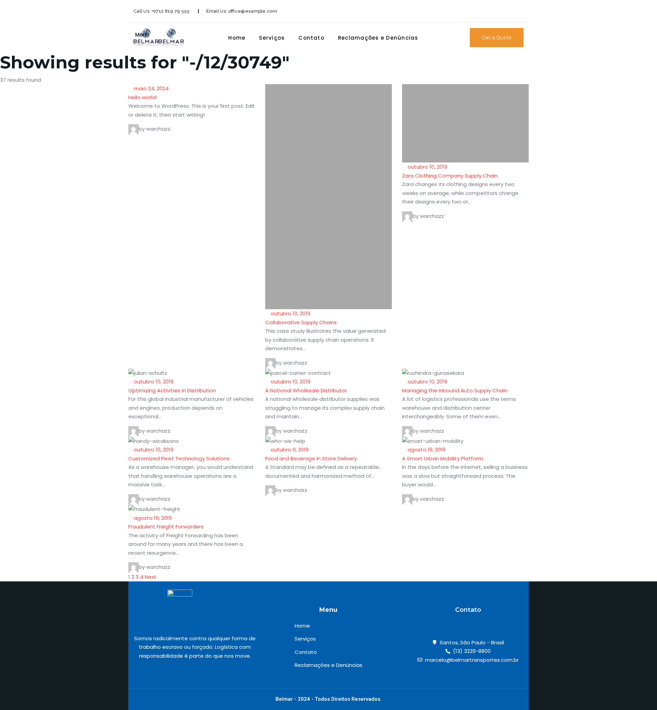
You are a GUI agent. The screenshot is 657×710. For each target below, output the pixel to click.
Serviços (272, 37)
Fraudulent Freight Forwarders (166, 526)
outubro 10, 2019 (289, 313)
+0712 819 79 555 (171, 11)
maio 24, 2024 (150, 88)
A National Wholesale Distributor (306, 390)
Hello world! (142, 97)
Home (236, 37)
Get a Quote (497, 38)
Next (150, 576)
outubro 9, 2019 (289, 449)
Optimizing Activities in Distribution (172, 390)
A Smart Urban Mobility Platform (442, 458)
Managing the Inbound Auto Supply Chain (454, 390)
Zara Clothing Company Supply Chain (450, 175)
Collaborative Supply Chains (301, 322)
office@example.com (252, 11)
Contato (311, 37)
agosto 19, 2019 (426, 449)
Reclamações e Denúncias (378, 37)
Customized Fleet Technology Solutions (179, 458)
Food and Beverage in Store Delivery (311, 458)
